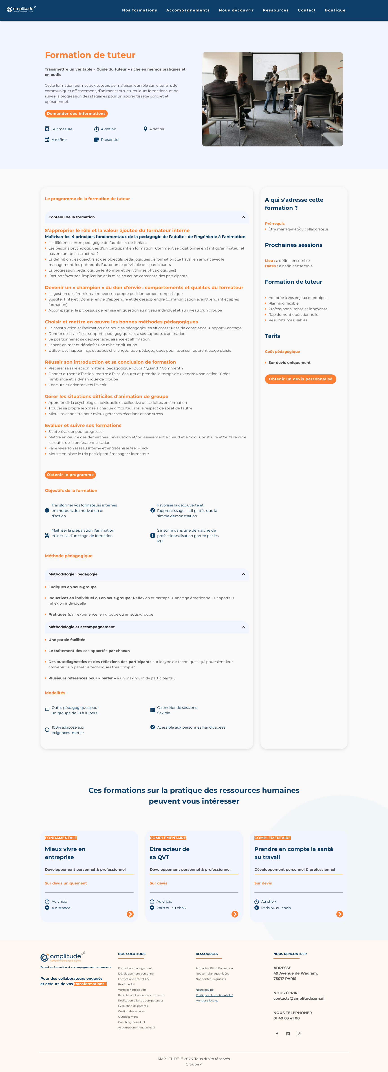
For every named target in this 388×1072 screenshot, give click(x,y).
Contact (307, 10)
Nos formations (139, 10)
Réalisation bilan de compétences (140, 1000)
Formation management (135, 968)
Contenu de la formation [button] (72, 217)
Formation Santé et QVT (134, 979)
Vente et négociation (132, 989)
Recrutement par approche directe (141, 995)
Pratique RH (126, 984)
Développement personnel (136, 973)
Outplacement (128, 1016)
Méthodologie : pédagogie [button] (73, 574)
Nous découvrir (236, 10)
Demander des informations (76, 113)
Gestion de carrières (131, 1011)
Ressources (276, 10)
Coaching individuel (131, 1022)
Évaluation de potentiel (133, 1006)
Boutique (335, 10)
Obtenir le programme (70, 475)
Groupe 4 (194, 1064)
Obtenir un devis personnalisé (301, 379)
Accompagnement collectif (136, 1027)
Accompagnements (188, 10)
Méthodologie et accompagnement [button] (81, 627)
